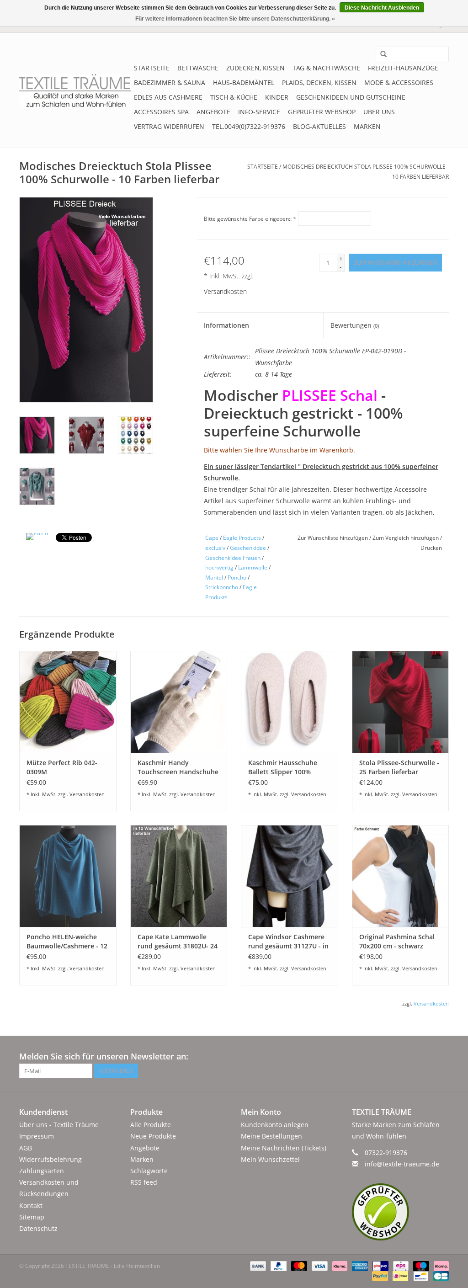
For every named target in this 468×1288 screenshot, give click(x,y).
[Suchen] (380, 54)
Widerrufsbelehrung (50, 1159)
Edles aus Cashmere (168, 97)
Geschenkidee (248, 548)
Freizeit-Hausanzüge (403, 68)
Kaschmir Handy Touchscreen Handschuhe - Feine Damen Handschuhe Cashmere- (178, 767)
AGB (25, 1148)
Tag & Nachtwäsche (326, 68)
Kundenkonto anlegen (274, 1124)
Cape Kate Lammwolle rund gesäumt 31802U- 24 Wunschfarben (178, 941)
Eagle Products (242, 538)
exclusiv (215, 548)
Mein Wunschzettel (270, 1159)
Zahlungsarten (41, 1170)
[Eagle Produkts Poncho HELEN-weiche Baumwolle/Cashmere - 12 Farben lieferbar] (68, 876)
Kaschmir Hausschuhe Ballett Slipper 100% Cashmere (282, 767)
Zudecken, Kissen (255, 68)
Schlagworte (149, 1170)
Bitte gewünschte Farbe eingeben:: (250, 219)
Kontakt (31, 1205)
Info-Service (259, 111)
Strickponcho (221, 587)
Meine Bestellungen (271, 1136)
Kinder (276, 97)
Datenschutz (38, 1228)
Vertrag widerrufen (169, 126)
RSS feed (143, 1182)
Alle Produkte (150, 1124)
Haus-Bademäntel (243, 82)
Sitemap (31, 1217)
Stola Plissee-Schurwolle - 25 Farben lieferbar (399, 767)
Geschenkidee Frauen (233, 558)
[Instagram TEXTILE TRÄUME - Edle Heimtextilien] (441, 1056)
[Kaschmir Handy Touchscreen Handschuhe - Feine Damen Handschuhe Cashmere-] (179, 702)
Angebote (213, 111)
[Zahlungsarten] (257, 1265)
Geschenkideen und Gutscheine (350, 97)
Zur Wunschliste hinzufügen (333, 538)
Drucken (431, 548)
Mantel (214, 577)
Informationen (226, 325)
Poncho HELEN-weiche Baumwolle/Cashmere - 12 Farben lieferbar (67, 941)
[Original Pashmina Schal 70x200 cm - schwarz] (400, 876)
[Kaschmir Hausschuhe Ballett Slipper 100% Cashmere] (289, 702)
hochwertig (219, 567)
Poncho (237, 577)
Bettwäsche (197, 68)
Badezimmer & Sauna (169, 82)
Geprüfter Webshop (322, 111)
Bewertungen (354, 325)
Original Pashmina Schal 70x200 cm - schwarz (397, 941)
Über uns (379, 111)
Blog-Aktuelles (319, 126)
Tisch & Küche (233, 97)
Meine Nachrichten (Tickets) (283, 1148)
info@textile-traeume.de (402, 1164)
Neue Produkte (153, 1136)
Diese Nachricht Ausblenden (382, 8)
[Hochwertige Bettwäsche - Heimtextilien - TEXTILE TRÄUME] (75, 90)
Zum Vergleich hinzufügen (406, 538)
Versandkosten (225, 291)
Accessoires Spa (161, 111)
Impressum (36, 1136)
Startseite (152, 68)
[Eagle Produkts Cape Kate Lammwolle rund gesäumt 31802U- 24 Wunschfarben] (179, 876)
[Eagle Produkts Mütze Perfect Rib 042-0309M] (68, 702)
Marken (367, 126)
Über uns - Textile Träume (59, 1124)
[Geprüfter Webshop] (400, 1211)
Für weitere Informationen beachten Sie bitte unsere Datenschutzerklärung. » (235, 19)
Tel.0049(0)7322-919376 (248, 126)
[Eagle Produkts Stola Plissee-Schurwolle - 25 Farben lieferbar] (400, 702)
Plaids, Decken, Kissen (319, 82)
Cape (211, 538)
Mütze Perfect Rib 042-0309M (62, 767)
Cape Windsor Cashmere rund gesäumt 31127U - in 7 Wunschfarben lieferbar (288, 941)
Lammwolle (252, 567)
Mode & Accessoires (398, 82)
